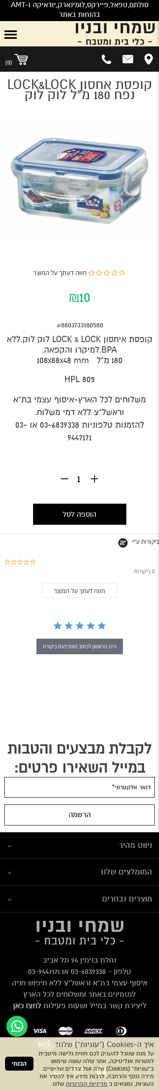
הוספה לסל (79, 514)
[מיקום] (148, 59)
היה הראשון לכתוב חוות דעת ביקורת (80, 646)
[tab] (79, 590)
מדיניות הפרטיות (86, 1083)
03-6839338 (59, 425)
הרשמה (80, 814)
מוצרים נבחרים (127, 899)
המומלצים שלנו (126, 872)
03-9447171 (44, 971)
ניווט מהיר (135, 845)
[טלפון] (107, 59)
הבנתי (19, 1063)
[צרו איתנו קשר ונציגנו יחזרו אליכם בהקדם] (128, 59)
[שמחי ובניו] (93, 33)
